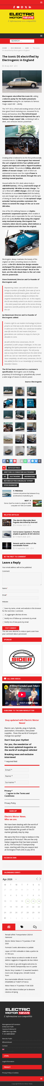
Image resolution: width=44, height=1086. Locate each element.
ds (5, 476)
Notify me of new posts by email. (17, 622)
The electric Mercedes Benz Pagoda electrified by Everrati (25, 521)
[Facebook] (14, 7)
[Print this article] (22, 461)
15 (33, 901)
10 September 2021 (22, 548)
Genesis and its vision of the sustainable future (24, 544)
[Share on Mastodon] (29, 461)
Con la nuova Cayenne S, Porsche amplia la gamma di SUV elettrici (26, 533)
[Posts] (8, 927)
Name (4, 588)
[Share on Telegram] (32, 461)
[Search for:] (22, 41)
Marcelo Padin (7, 1039)
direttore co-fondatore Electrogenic (19, 472)
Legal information (8, 1061)
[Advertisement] (23, 27)
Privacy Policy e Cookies (10, 1073)
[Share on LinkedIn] (11, 461)
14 (28, 901)
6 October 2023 (21, 525)
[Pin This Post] (15, 461)
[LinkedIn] (30, 7)
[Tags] (21, 927)
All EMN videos (13, 679)
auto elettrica (14, 468)
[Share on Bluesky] (36, 461)
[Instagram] (22, 7)
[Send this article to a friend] (18, 461)
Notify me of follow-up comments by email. (20, 618)
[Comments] (34, 927)
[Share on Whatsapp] (25, 461)
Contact (4, 1046)
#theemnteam (7, 1042)
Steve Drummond (10, 485)
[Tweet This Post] (7, 461)
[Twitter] (26, 7)
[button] (40, 2)
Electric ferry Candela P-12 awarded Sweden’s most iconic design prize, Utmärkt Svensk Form (21, 972)
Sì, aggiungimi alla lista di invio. (16, 614)
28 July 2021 (8, 66)
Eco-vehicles (16, 48)
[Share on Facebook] (4, 461)
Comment (6, 571)
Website (5, 602)
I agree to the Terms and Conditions (17, 794)
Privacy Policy (10, 803)
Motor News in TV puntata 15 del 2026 (19, 985)
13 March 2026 (20, 537)
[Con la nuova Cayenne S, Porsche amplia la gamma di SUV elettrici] (6, 534)
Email (4, 595)
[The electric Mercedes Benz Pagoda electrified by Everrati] (6, 522)
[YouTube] (18, 7)
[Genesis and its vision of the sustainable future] (6, 545)
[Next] (37, 659)
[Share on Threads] (39, 461)
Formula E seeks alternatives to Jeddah (19, 947)
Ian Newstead (29, 476)
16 (39, 901)
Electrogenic (15, 476)
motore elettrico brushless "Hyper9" (18, 481)
